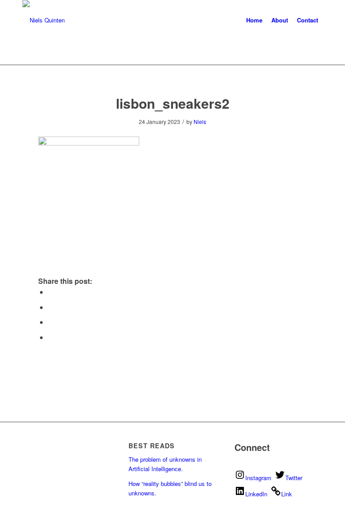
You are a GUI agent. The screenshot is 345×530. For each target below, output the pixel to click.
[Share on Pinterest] (50, 307)
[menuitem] (254, 20)
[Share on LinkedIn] (50, 322)
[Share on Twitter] (50, 291)
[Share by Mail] (50, 337)
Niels (200, 121)
